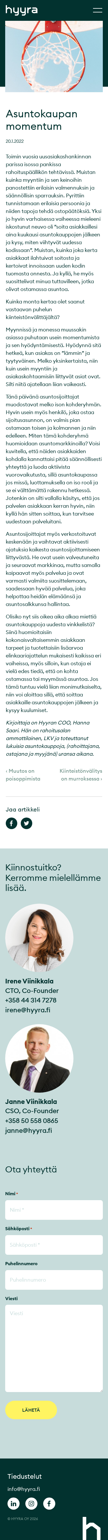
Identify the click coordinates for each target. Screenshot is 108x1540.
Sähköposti (18, 1228)
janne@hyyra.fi (28, 1130)
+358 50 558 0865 (31, 1120)
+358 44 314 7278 (30, 1000)
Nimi (11, 1193)
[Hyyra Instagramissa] (31, 1505)
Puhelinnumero (21, 1263)
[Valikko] (97, 10)
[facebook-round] (49, 1505)
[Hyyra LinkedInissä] (13, 1505)
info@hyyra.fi (23, 1489)
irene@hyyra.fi (27, 1010)
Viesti (11, 1298)
